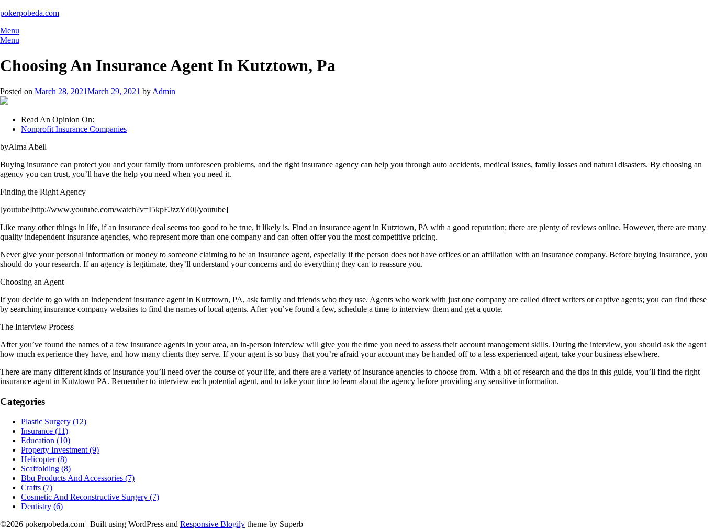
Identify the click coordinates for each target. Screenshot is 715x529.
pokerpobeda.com (29, 12)
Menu (9, 30)
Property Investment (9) (60, 449)
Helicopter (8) (44, 459)
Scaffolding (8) (46, 468)
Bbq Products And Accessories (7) (78, 478)
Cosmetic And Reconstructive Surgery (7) (90, 496)
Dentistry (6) (42, 506)
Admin (163, 91)
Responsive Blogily (212, 524)
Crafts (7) (36, 487)
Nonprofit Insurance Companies (74, 129)
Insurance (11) (44, 430)
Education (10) (45, 440)
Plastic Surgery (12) (53, 421)
